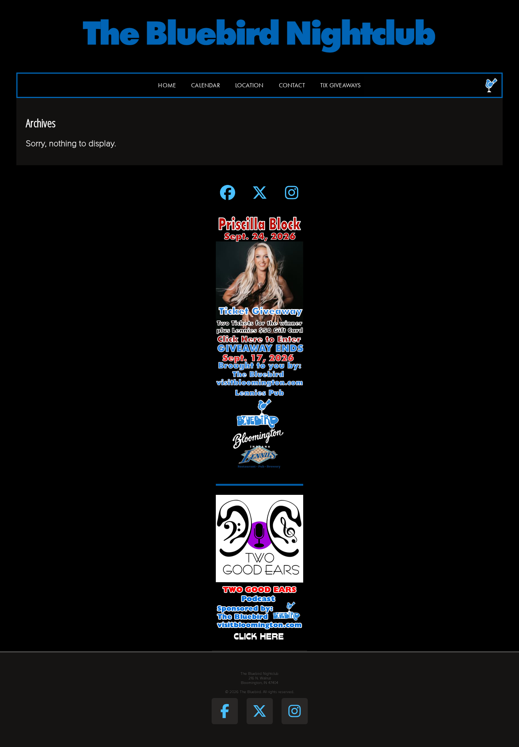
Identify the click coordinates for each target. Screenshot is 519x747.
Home (167, 85)
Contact (292, 85)
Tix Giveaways (340, 85)
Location (249, 85)
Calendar (205, 85)
